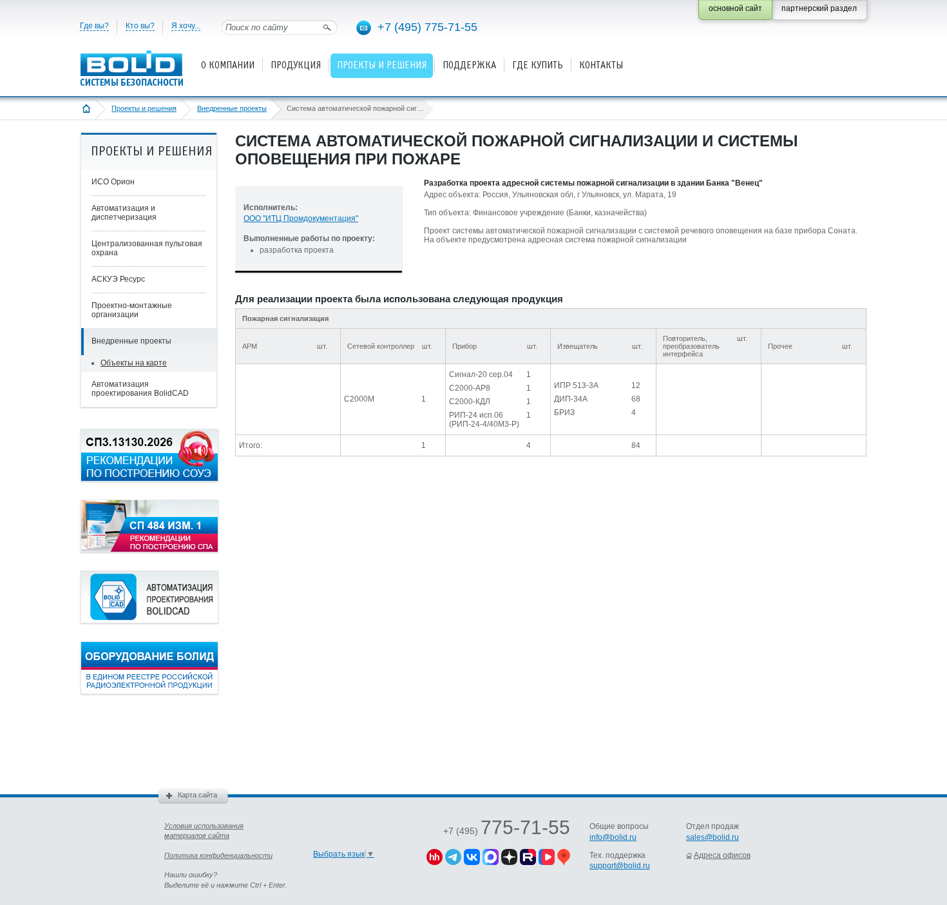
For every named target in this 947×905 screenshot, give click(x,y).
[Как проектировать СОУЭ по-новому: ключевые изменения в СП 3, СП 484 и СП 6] (149, 478)
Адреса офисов (722, 855)
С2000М (359, 399)
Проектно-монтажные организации (131, 310)
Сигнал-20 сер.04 (481, 374)
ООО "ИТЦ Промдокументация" (301, 218)
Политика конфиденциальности (218, 855)
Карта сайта (197, 795)
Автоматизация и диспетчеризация (124, 213)
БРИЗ (564, 412)
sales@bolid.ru (712, 837)
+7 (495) (506, 831)
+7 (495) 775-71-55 (427, 27)
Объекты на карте (133, 362)
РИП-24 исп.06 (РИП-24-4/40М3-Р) (484, 420)
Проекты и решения (144, 108)
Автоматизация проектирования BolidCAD (140, 389)
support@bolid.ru (619, 865)
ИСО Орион (113, 181)
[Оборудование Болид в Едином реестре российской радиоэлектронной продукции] (149, 691)
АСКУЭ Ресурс (118, 279)
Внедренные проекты (232, 108)
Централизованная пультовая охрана (146, 248)
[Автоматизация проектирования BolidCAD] (149, 620)
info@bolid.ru (612, 837)
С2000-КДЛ (469, 401)
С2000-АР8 (469, 388)
